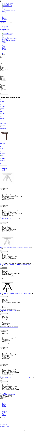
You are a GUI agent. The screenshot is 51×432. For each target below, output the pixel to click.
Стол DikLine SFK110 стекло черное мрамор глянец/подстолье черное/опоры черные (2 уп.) (16, 360)
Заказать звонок (5, 26)
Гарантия (4, 18)
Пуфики (3, 405)
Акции (1, 21)
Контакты (4, 21)
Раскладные (4, 53)
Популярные (4, 168)
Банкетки (4, 404)
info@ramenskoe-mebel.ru (4, 29)
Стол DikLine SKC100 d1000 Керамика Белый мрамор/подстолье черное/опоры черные (15, 293)
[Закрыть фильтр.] (0, 56)
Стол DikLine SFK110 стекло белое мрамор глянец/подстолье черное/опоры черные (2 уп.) (15, 377)
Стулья (3, 403)
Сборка (3, 17)
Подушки (4, 406)
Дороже (3, 170)
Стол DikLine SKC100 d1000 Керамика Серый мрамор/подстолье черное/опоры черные (15, 201)
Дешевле (3, 169)
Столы (3, 52)
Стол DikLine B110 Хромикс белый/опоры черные (9, 327)
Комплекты (4, 401)
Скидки (3, 43)
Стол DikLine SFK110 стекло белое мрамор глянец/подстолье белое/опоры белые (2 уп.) (15, 247)
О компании (4, 19)
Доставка (4, 15)
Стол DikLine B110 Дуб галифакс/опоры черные (8, 310)
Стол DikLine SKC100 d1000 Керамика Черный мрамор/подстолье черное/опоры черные (15, 264)
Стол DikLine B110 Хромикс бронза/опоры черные (9, 218)
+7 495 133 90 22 (3, 394)
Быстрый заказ (5, 188)
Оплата (3, 16)
